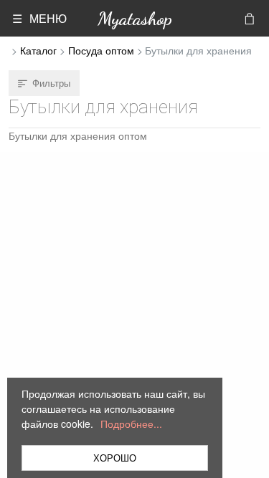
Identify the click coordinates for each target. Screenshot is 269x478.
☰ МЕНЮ (39, 18)
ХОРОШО (114, 457)
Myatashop (135, 18)
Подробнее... (131, 423)
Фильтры (51, 83)
